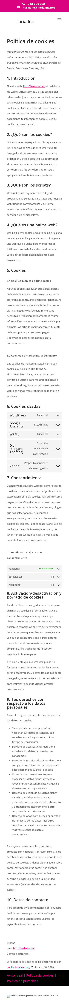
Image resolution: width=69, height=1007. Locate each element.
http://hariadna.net (34, 86)
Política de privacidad (22, 981)
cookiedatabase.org (18, 967)
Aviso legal (15, 975)
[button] (59, 22)
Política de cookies (40, 975)
